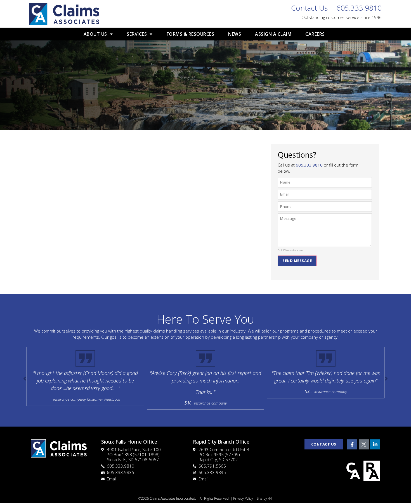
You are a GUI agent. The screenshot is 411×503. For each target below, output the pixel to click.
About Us (95, 34)
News (234, 34)
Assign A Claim (273, 34)
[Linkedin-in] (375, 444)
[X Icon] (364, 444)
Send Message (297, 260)
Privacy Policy (243, 498)
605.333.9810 (309, 165)
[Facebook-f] (352, 444)
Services (137, 34)
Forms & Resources (190, 34)
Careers (315, 34)
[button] (386, 378)
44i (270, 498)
